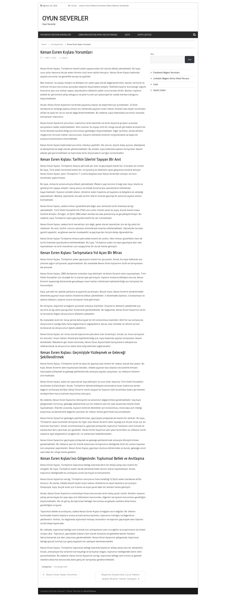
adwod (64, 58)
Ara (152, 54)
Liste (127, 34)
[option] (104, 5)
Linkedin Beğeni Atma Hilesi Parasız (97, 34)
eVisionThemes (89, 591)
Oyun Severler (65, 18)
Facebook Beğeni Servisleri (55, 34)
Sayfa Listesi (144, 34)
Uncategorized (60, 566)
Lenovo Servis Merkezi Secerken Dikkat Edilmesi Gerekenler (104, 5)
